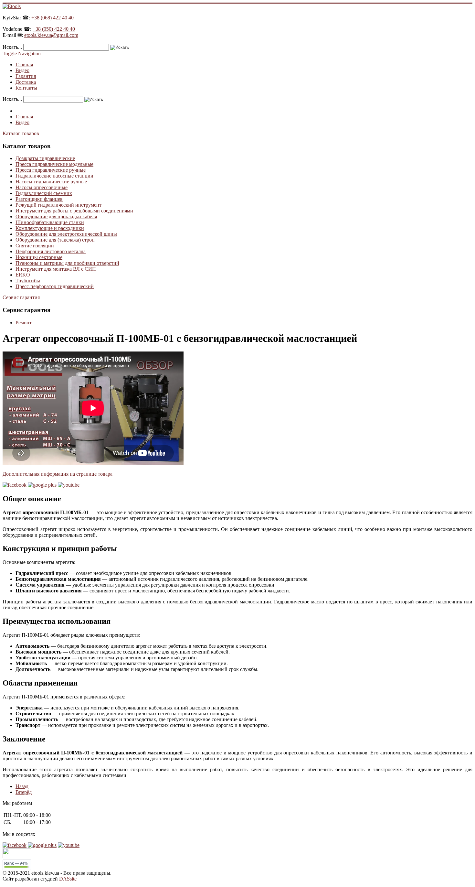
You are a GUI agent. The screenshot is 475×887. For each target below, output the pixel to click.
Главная (24, 64)
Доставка (26, 82)
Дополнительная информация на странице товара (57, 474)
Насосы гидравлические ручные (51, 181)
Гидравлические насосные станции (54, 175)
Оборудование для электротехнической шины (66, 234)
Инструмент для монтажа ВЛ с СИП (56, 269)
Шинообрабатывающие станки (50, 222)
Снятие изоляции (35, 245)
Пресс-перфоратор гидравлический (55, 286)
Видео (22, 70)
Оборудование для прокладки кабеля (56, 216)
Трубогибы (28, 280)
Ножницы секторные (39, 257)
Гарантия (26, 76)
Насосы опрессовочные (42, 187)
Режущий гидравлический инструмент (58, 205)
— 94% (16, 863)
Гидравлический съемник (44, 193)
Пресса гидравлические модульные (54, 164)
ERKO (23, 274)
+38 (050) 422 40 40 (54, 29)
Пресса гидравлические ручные (51, 170)
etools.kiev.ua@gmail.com (51, 35)
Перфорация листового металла (51, 251)
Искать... (12, 47)
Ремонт (24, 322)
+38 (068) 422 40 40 (52, 17)
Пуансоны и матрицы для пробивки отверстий (67, 263)
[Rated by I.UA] (17, 856)
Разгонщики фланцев (39, 199)
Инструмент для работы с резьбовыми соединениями (74, 210)
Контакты (26, 88)
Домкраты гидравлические (45, 158)
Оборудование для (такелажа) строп (55, 240)
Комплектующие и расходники (50, 228)
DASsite (68, 879)
